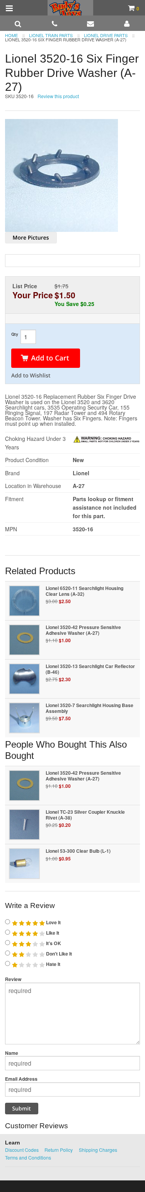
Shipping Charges (98, 1149)
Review (13, 979)
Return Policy (58, 1149)
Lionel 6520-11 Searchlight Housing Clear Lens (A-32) (84, 591)
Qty (14, 334)
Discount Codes (22, 1149)
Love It (53, 922)
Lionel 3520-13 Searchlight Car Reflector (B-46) (90, 669)
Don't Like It (58, 953)
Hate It (52, 964)
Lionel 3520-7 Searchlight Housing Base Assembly (89, 708)
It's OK (53, 943)
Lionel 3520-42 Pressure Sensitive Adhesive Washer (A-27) (83, 630)
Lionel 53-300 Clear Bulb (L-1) (78, 851)
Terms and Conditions (28, 1157)
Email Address (21, 1078)
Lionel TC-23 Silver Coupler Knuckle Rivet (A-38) (85, 814)
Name (11, 1053)
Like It (52, 932)
